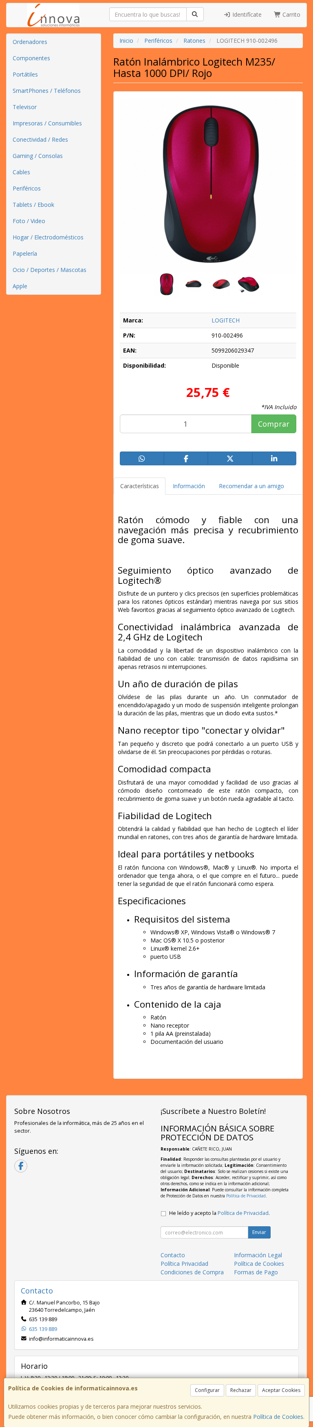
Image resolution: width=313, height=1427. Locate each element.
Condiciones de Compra (192, 1272)
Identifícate (246, 14)
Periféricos (27, 188)
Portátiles (25, 74)
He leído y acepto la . (219, 1213)
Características (139, 486)
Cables (21, 172)
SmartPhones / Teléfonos (47, 90)
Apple (20, 286)
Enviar (259, 1232)
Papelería (25, 253)
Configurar (207, 1390)
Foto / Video (29, 221)
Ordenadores (30, 42)
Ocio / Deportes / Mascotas (49, 270)
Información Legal (258, 1255)
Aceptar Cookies (281, 1390)
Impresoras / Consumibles (47, 123)
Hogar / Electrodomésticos (48, 237)
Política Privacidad (184, 1263)
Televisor (25, 107)
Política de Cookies (278, 1416)
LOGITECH (226, 320)
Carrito (290, 14)
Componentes (31, 58)
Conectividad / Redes (40, 139)
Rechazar (240, 1390)
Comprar (273, 424)
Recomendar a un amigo (251, 486)
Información (189, 486)
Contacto (173, 1255)
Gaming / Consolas (38, 156)
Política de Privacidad (246, 1196)
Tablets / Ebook (33, 204)
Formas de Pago (256, 1272)
